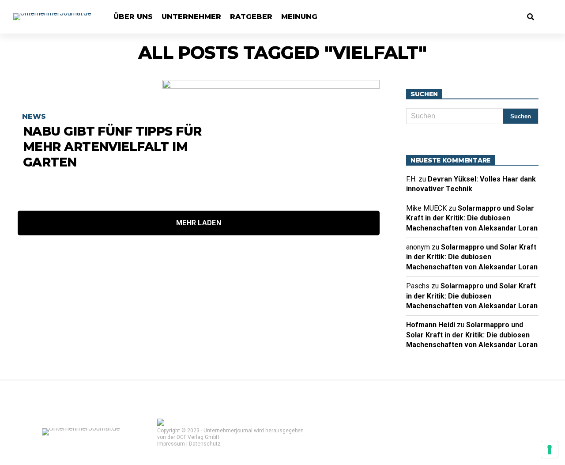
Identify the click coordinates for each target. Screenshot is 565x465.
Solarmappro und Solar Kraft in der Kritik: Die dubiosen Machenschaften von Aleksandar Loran (472, 218)
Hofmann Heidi (430, 325)
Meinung (299, 16)
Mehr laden (198, 223)
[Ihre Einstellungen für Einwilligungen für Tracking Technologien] (549, 449)
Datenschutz (205, 444)
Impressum (171, 444)
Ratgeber (251, 16)
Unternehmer (191, 16)
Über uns (133, 16)
